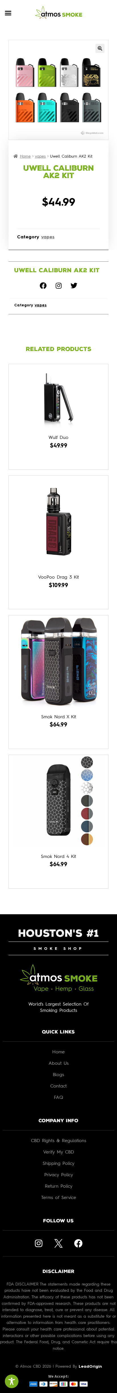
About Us (59, 1063)
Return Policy (58, 1186)
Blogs (58, 1074)
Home (25, 156)
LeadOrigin (90, 1367)
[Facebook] (43, 285)
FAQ (58, 1097)
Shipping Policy (58, 1163)
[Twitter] (74, 285)
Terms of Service (58, 1197)
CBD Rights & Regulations (58, 1140)
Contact (58, 1086)
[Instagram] (58, 285)
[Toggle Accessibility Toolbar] (11, 1381)
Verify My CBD (58, 1152)
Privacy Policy (58, 1174)
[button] (8, 12)
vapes (40, 156)
